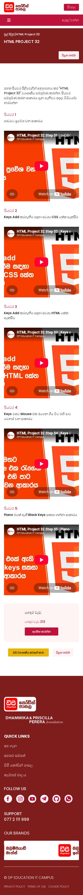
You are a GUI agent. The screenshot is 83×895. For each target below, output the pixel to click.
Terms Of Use (36, 887)
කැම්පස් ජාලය (15, 774)
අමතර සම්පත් (14, 755)
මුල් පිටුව (9, 34)
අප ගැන (10, 745)
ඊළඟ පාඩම (69, 55)
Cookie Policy (58, 887)
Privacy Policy (14, 887)
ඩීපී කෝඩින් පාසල (18, 765)
